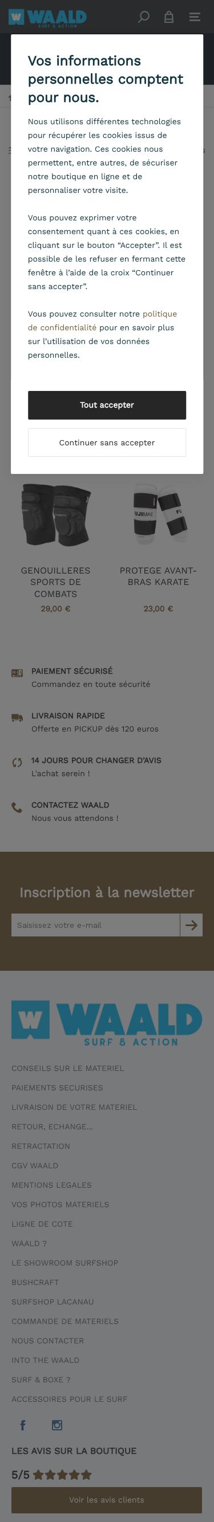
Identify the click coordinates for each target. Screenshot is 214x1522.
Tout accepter (107, 405)
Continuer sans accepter (107, 443)
